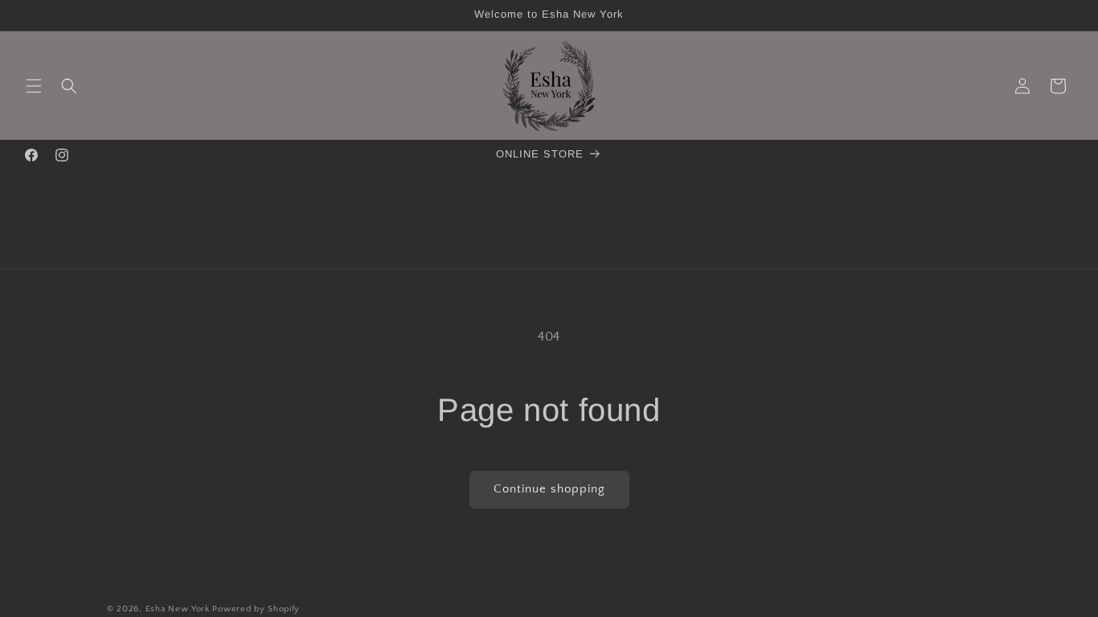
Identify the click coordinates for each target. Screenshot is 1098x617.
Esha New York (177, 609)
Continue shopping (549, 489)
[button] (33, 86)
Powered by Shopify (256, 609)
